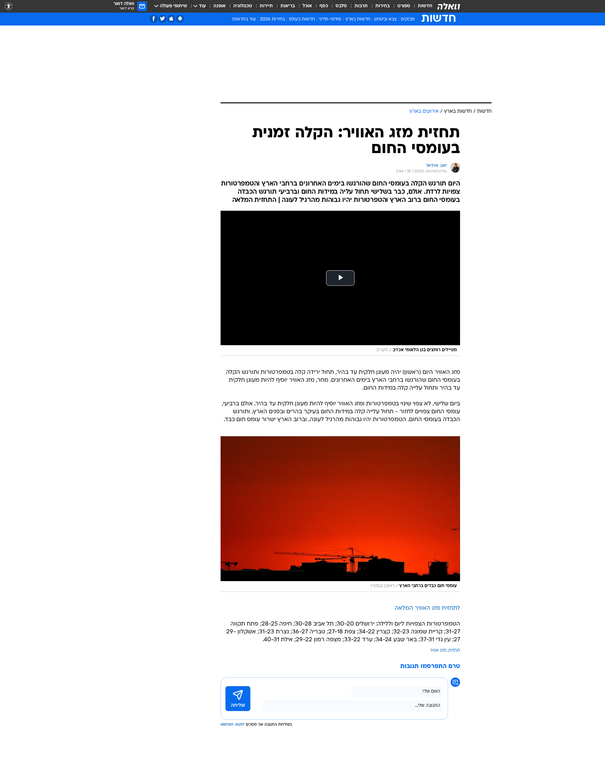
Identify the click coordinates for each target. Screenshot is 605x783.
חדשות (425, 6)
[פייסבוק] (154, 19)
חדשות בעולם (302, 19)
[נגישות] (9, 6)
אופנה (219, 6)
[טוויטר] (162, 19)
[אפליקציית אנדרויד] (180, 19)
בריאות (287, 6)
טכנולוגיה (242, 6)
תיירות (266, 6)
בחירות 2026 (272, 19)
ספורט (403, 6)
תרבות (361, 6)
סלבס (341, 6)
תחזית (454, 651)
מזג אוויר (438, 651)
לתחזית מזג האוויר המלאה (427, 608)
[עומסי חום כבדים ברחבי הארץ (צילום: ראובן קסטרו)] (340, 514)
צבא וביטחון (385, 19)
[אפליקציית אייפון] (171, 19)
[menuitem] (421, 6)
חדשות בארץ (357, 19)
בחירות (382, 6)
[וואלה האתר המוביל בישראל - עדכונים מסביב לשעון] (448, 6)
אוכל (307, 6)
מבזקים (408, 19)
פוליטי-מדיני (330, 19)
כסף (324, 6)
